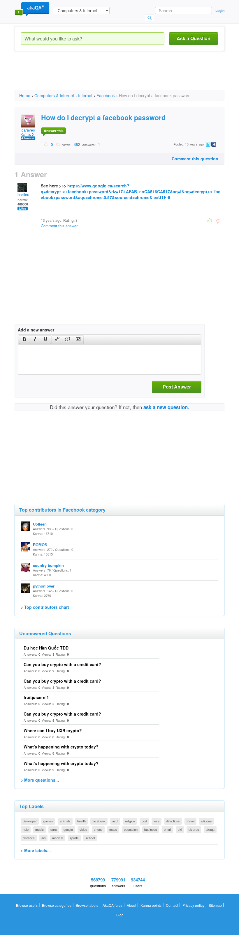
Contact (172, 905)
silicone (206, 821)
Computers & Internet (54, 95)
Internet (85, 95)
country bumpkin (48, 565)
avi (43, 837)
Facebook (105, 95)
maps (113, 829)
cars (53, 829)
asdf (115, 821)
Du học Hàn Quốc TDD (46, 648)
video (83, 829)
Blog (120, 914)
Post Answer (177, 386)
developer (30, 821)
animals (65, 821)
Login (219, 10)
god (144, 821)
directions (173, 821)
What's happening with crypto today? (61, 747)
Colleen (40, 524)
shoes (98, 829)
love (156, 821)
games (48, 821)
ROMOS (40, 544)
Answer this (54, 130)
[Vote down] (57, 144)
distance (29, 837)
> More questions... (40, 780)
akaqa (210, 829)
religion (130, 821)
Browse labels (87, 905)
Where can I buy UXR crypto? (53, 730)
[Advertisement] (121, 76)
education (131, 829)
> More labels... (36, 850)
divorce (194, 829)
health (81, 821)
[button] (24, 339)
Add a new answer (36, 330)
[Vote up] (45, 144)
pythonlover (44, 586)
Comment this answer (59, 225)
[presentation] (24, 340)
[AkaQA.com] (32, 8)
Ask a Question (193, 38)
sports (74, 837)
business (150, 829)
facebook (99, 821)
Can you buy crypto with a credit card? (62, 664)
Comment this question (195, 159)
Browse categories (56, 905)
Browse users (27, 905)
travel (190, 821)
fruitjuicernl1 (36, 697)
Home (24, 95)
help (26, 829)
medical (57, 837)
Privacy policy (193, 905)
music (39, 829)
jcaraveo (28, 130)
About (131, 905)
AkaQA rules (112, 905)
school (90, 837)
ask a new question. (166, 407)
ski (180, 829)
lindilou (23, 194)
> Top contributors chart (45, 607)
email (167, 829)
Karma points (150, 905)
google (68, 829)
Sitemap (215, 905)
